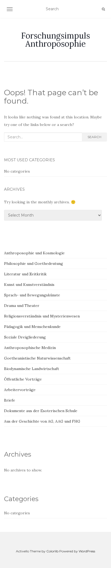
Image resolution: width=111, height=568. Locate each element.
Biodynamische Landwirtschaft (31, 368)
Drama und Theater (21, 305)
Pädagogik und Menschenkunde (32, 326)
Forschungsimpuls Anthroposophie (55, 40)
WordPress (87, 551)
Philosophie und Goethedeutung (33, 263)
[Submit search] (103, 9)
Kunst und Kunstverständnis (29, 284)
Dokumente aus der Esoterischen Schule (40, 410)
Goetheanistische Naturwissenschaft (37, 358)
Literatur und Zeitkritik (25, 274)
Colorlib (52, 551)
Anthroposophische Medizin (30, 347)
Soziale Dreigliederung (25, 337)
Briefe (9, 400)
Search (94, 137)
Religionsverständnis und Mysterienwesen (42, 316)
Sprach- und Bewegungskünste (32, 295)
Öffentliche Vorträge (23, 379)
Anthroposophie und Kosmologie (34, 253)
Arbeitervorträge (20, 389)
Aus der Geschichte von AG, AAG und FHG (42, 421)
